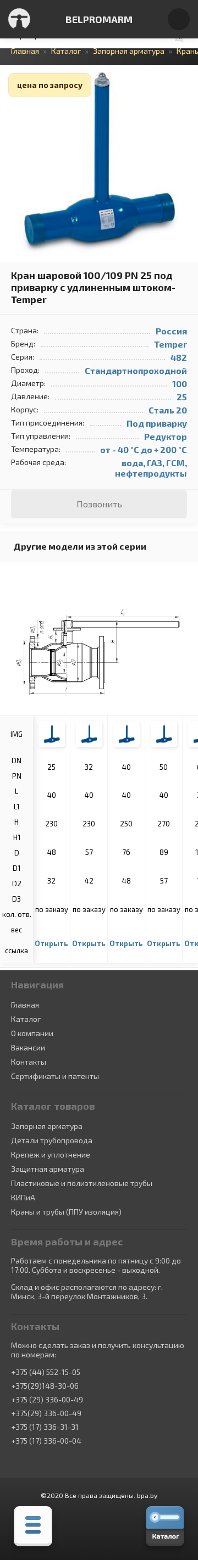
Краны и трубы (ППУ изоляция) (66, 1211)
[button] (188, 74)
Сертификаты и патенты (55, 1076)
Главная (25, 1004)
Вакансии (28, 1047)
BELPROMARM (99, 19)
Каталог (26, 1019)
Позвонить (99, 504)
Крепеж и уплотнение (50, 1154)
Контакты (28, 1061)
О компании (32, 1033)
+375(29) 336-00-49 (46, 1413)
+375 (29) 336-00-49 (47, 1399)
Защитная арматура (47, 1168)
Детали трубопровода (51, 1140)
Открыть (51, 943)
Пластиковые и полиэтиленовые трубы (81, 1183)
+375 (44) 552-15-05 (45, 1372)
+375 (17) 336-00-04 (46, 1440)
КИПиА (23, 1197)
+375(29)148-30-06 (45, 1386)
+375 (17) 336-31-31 (45, 1427)
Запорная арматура (46, 1126)
